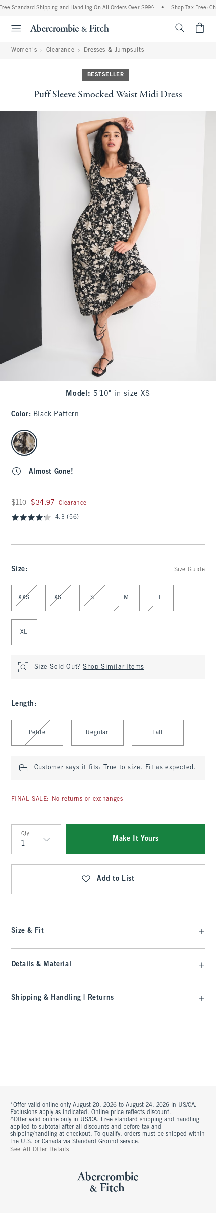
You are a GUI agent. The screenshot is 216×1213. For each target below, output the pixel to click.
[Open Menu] (12, 28)
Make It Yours (136, 839)
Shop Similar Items (113, 667)
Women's (24, 50)
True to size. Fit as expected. (149, 768)
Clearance (60, 50)
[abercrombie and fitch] (69, 28)
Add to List (116, 879)
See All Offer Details (39, 1150)
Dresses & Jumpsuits (114, 50)
